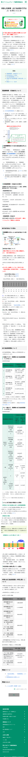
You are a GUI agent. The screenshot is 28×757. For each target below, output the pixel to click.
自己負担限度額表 (9, 111)
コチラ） (12, 50)
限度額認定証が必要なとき (13, 677)
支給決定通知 (17, 305)
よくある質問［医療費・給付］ (14, 686)
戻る (14, 695)
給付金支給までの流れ (11, 75)
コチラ (12, 64)
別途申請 (9, 402)
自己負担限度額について (12, 77)
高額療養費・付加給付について (14, 73)
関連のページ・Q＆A (11, 81)
